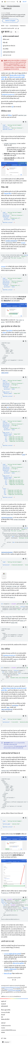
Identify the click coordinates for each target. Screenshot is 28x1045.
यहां (12, 107)
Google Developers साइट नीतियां (14, 990)
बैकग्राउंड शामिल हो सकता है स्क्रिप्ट (17, 75)
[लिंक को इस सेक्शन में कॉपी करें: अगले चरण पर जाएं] (15, 941)
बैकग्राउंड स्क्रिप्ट (7, 193)
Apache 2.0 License (9, 989)
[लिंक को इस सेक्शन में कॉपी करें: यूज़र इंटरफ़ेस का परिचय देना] (21, 326)
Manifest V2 (7, 8)
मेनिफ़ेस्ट (10, 115)
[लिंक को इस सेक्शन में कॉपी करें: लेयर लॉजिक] (11, 649)
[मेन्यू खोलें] (2, 1)
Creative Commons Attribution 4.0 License (10, 987)
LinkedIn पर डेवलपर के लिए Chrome (8, 1030)
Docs (3, 6)
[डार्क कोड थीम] (23, 122)
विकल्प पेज (12, 77)
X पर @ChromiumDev (6, 1025)
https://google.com (20, 746)
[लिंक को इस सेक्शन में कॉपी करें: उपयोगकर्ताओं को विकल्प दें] (21, 753)
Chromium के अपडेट (5, 1012)
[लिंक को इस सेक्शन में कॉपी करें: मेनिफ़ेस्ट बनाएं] (12, 111)
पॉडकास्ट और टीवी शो (5, 1019)
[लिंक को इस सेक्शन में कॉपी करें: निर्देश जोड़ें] (9, 187)
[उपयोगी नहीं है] (18, 28)
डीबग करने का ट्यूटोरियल (18, 963)
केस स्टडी (3, 1014)
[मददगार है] (16, 28)
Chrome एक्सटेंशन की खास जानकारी (12, 954)
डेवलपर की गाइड (7, 973)
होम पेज (2, 25)
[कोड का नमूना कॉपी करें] (26, 122)
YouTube (3, 1027)
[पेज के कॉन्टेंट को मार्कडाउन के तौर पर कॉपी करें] (15, 32)
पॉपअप (4, 332)
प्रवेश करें (24, 1)
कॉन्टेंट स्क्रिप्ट (4, 77)
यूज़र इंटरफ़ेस (9, 330)
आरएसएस (3, 1032)
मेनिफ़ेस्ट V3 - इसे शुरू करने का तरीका (11, 64)
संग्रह (2, 1017)
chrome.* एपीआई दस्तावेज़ (10, 969)
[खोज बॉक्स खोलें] (17, 2)
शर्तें (1, 1038)
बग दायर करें (3, 1003)
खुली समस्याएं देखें (4, 1006)
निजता (5, 1038)
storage (23, 242)
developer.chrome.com (8, 94)
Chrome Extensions (13, 6)
